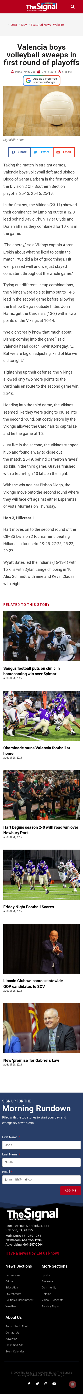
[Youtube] (54, 1383)
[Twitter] (37, 1383)
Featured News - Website (47, 25)
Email (6, 1171)
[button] (10, 6)
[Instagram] (45, 1383)
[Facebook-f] (29, 1383)
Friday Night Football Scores (29, 907)
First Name (10, 1137)
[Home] (5, 25)
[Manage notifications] (72, 1384)
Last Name (10, 1154)
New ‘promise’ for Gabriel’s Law (31, 1060)
